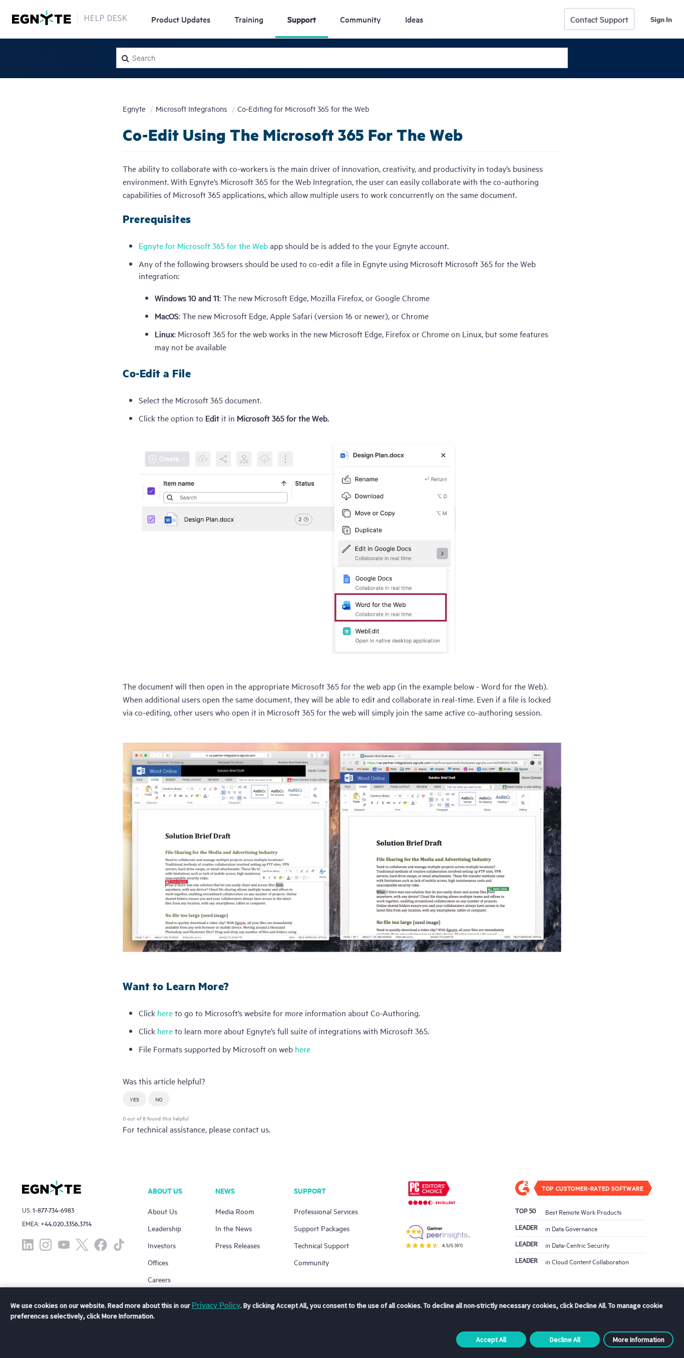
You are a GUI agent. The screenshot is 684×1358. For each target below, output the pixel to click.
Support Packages (322, 1228)
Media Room (234, 1211)
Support (301, 19)
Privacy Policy (216, 1304)
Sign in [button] (661, 19)
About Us (162, 1211)
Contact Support (599, 19)
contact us (251, 1129)
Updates (180, 19)
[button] (134, 1098)
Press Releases (237, 1245)
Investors (162, 1245)
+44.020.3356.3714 (66, 1223)
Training (248, 19)
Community (360, 19)
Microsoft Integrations (191, 108)
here (165, 1012)
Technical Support (321, 1245)
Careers (159, 1279)
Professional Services (326, 1211)
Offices (158, 1262)
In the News (233, 1228)
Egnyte (134, 108)
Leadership (164, 1228)
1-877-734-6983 (53, 1210)
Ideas (414, 19)
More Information (638, 1339)
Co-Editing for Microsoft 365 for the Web (303, 108)
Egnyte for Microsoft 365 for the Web (203, 245)
